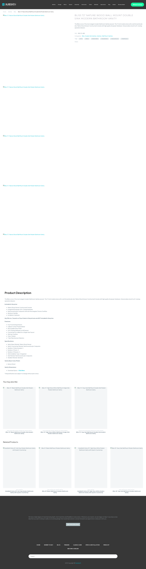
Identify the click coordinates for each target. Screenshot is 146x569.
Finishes (66, 545)
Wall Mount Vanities (107, 36)
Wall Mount (124, 38)
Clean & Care (77, 545)
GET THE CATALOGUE (73, 524)
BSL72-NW (95, 38)
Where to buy (137, 4)
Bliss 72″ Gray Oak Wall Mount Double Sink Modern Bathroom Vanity (91, 432)
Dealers (114, 4)
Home (4, 11)
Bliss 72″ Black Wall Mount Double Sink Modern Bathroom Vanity (19, 432)
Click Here (21, 370)
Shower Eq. (77, 4)
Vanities (54, 4)
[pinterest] (79, 536)
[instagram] (71, 536)
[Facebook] (79, 42)
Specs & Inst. (103, 4)
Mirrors (65, 4)
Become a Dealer (121, 4)
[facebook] (75, 536)
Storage (59, 4)
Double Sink (104, 38)
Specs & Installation (93, 545)
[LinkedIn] (86, 42)
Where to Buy (48, 545)
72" (81, 38)
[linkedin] (67, 536)
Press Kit (106, 545)
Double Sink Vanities (90, 36)
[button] (126, 5)
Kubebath (78, 563)
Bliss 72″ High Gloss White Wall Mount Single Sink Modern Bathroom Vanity (55, 432)
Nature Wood (115, 38)
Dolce (17, 489)
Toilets (90, 4)
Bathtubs (96, 4)
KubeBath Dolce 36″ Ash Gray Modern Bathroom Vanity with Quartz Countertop (19, 491)
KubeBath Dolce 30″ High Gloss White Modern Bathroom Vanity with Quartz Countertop (90, 491)
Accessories (84, 4)
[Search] (115, 556)
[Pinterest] (84, 42)
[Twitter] (82, 42)
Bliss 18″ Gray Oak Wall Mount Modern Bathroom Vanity (127, 491)
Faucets (70, 4)
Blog (109, 4)
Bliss (15, 11)
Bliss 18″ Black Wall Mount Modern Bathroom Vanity (55, 491)
